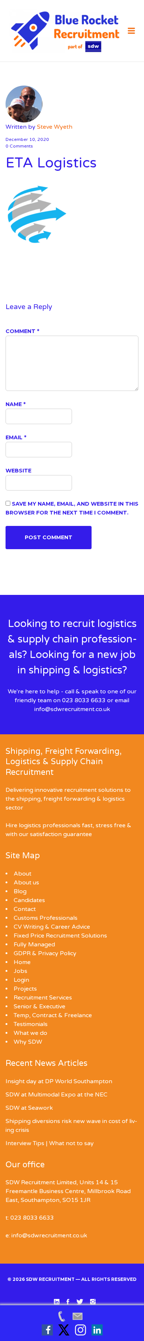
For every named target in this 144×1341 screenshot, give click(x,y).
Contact (25, 909)
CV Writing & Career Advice (52, 927)
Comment (22, 331)
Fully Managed (34, 944)
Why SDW (28, 1042)
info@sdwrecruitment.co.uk (72, 709)
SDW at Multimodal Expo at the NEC (56, 1094)
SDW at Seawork (29, 1108)
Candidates (29, 900)
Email (16, 437)
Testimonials (31, 1024)
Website (18, 470)
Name (15, 404)
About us (26, 882)
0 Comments (19, 146)
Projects (25, 988)
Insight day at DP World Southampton (59, 1081)
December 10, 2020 (27, 139)
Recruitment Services (43, 997)
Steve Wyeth (54, 127)
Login (21, 980)
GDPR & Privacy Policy (45, 953)
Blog (20, 891)
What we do (30, 1033)
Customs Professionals (46, 918)
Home (22, 962)
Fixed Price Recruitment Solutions (60, 935)
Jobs (20, 971)
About (22, 873)
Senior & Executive (39, 1006)
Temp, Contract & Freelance (53, 1015)
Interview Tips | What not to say (50, 1143)
